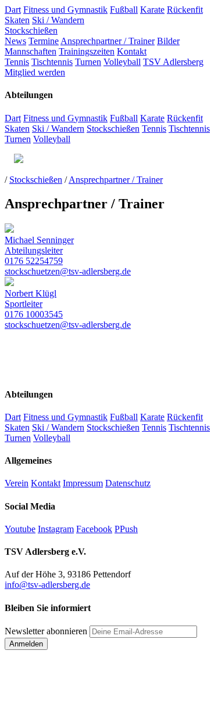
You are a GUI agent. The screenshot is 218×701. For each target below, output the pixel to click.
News (15, 41)
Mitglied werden (35, 72)
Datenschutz (128, 483)
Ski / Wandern (58, 20)
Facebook (94, 529)
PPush (126, 529)
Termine (43, 41)
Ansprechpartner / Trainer (107, 41)
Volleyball (122, 62)
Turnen (88, 62)
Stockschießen (31, 30)
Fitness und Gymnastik (65, 10)
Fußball (124, 10)
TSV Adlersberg (173, 62)
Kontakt (131, 51)
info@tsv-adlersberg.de (47, 585)
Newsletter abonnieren (46, 631)
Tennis (17, 62)
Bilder (168, 41)
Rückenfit (185, 10)
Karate (152, 10)
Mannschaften (30, 51)
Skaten (17, 20)
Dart (13, 10)
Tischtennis (52, 62)
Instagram (56, 529)
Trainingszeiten (87, 51)
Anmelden (26, 643)
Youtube (20, 529)
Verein (16, 483)
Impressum (83, 483)
